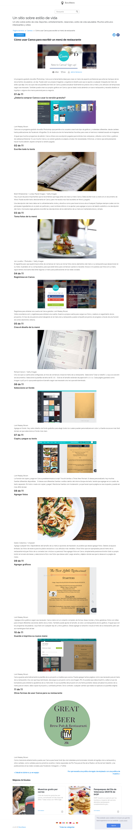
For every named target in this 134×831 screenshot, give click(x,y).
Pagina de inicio (18, 31)
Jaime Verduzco (76, 72)
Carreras (30, 31)
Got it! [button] (114, 825)
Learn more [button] (123, 820)
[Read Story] (62, 812)
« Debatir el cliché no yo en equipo (26, 772)
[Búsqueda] (77, 11)
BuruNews (69, 3)
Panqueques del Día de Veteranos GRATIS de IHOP (105, 792)
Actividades (41, 810)
